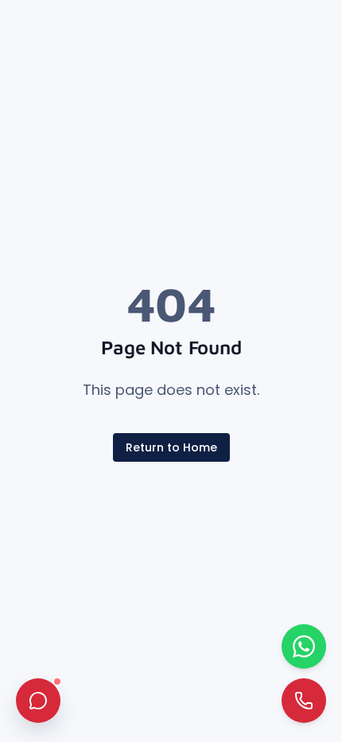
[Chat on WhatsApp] (304, 646)
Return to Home (171, 447)
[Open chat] (38, 700)
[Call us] (304, 700)
